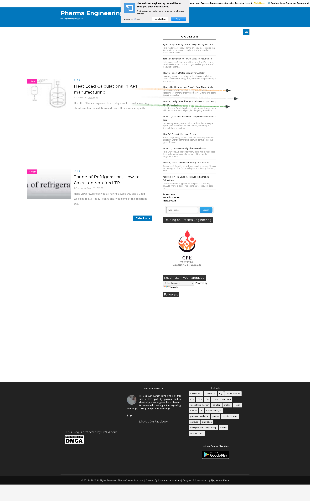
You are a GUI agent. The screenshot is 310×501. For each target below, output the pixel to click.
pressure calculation (199, 416)
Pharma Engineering (92, 13)
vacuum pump (196, 433)
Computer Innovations (169, 480)
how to (193, 411)
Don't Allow (160, 19)
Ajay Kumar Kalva (220, 480)
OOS (200, 399)
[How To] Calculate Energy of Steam (179, 134)
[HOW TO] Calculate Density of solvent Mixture (184, 148)
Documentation (233, 394)
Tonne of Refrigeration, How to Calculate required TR (187, 59)
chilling (227, 405)
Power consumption (222, 399)
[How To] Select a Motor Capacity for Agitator (184, 73)
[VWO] (137, 19)
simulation (207, 422)
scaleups (194, 422)
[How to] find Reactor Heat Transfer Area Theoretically (188, 87)
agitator (216, 405)
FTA (192, 399)
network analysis (213, 411)
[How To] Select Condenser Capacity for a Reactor (186, 162)
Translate (173, 287)
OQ (207, 399)
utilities (223, 428)
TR (78, 80)
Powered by (129, 19)
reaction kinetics (230, 416)
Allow (178, 19)
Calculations (196, 394)
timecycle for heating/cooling (203, 428)
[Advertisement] (190, 17)
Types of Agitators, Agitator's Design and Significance (188, 44)
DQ (220, 394)
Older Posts (142, 218)
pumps (215, 416)
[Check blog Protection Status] (74, 443)
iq (201, 411)
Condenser (210, 394)
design (237, 405)
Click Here (247, 3)
